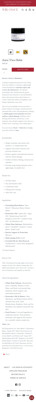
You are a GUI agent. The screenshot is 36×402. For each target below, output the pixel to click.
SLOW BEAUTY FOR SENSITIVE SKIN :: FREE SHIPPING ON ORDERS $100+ (18, 3)
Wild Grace (13, 390)
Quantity (4, 69)
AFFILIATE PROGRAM (18, 371)
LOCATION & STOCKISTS (22, 367)
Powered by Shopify (25, 390)
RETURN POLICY (18, 374)
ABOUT (7, 367)
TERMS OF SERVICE (18, 378)
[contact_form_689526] (31, 397)
